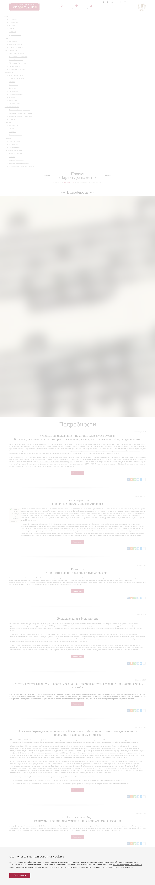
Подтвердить (20, 875)
